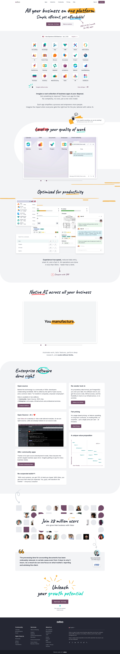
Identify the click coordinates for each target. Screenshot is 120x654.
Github (17, 641)
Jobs (47, 634)
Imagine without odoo (42, 87)
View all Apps (81, 87)
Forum (16, 633)
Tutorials (17, 629)
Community (61, 2)
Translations (18, 644)
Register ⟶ (74, 36)
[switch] (33, 87)
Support (32, 632)
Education (33, 637)
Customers (48, 642)
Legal (47, 644)
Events (47, 637)
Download (17, 638)
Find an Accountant (35, 639)
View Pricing (76, 426)
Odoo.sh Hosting (35, 629)
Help (74, 2)
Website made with (58, 652)
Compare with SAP (62, 274)
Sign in (95, 2)
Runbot (17, 642)
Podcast (48, 638)
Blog (47, 640)
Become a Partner (35, 643)
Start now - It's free (60, 601)
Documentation (19, 631)
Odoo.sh (23, 418)
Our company (49, 629)
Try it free (102, 2)
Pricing (68, 2)
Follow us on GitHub (78, 402)
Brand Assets (49, 631)
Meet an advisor (67, 24)
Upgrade (33, 633)
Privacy (51, 644)
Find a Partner (34, 642)
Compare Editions (24, 405)
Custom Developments (36, 635)
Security (48, 646)
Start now (53, 24)
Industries (52, 2)
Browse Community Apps (26, 464)
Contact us (48, 633)
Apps (46, 2)
